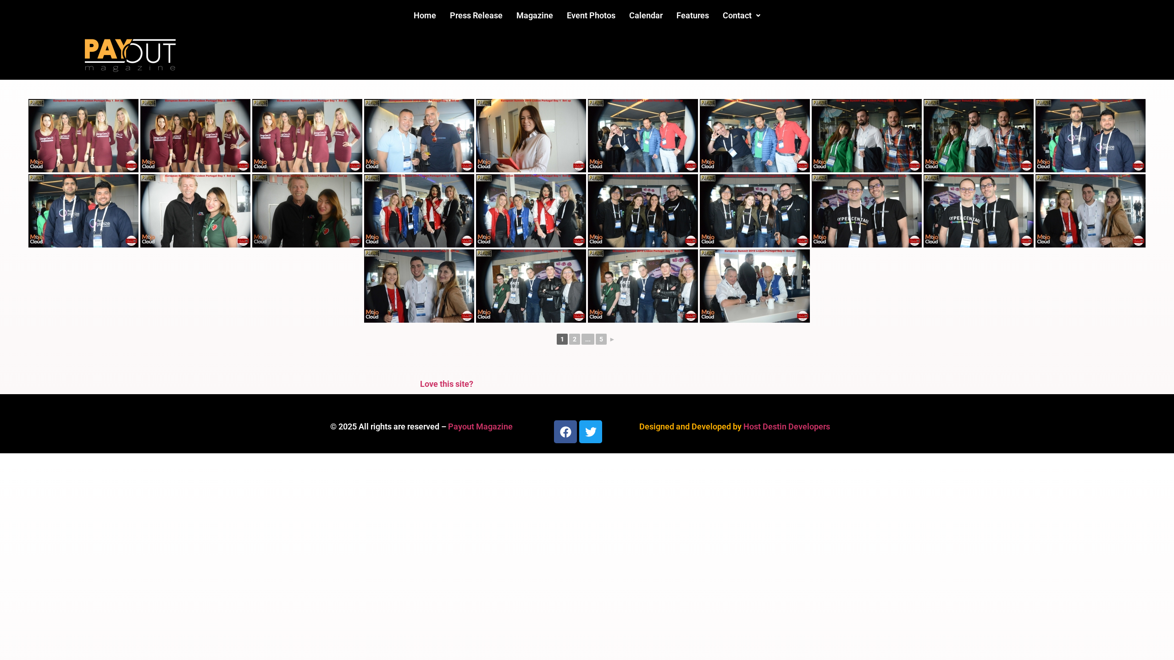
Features (692, 15)
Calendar (646, 15)
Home (425, 15)
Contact (737, 15)
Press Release (476, 15)
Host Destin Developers (786, 426)
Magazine (534, 15)
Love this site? (446, 384)
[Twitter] (590, 431)
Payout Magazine (480, 426)
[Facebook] (565, 431)
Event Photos (591, 15)
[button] (741, 16)
